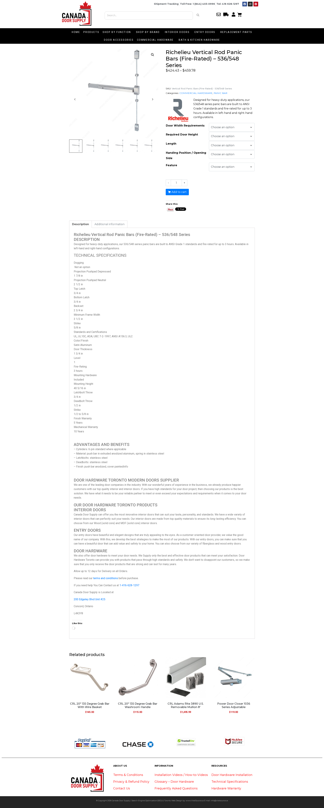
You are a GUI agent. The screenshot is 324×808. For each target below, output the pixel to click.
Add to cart (179, 192)
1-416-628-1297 (129, 585)
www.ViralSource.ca (195, 800)
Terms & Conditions (128, 775)
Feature (171, 165)
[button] (153, 55)
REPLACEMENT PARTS (236, 32)
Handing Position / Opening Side (186, 155)
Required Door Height (182, 134)
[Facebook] (244, 4)
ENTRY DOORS (205, 32)
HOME (76, 32)
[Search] (198, 15)
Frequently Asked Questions (176, 788)
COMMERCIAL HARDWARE (155, 40)
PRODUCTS (91, 32)
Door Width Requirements (185, 125)
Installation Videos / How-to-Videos (181, 775)
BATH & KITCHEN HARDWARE (199, 40)
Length (171, 143)
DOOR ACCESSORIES (119, 40)
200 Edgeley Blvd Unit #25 (89, 599)
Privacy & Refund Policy (131, 782)
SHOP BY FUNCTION (117, 32)
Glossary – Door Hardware (174, 782)
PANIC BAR (220, 93)
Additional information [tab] (109, 224)
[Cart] (239, 14)
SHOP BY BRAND (148, 32)
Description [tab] (80, 224)
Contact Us (121, 788)
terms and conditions (105, 578)
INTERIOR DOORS (177, 32)
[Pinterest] (255, 4)
